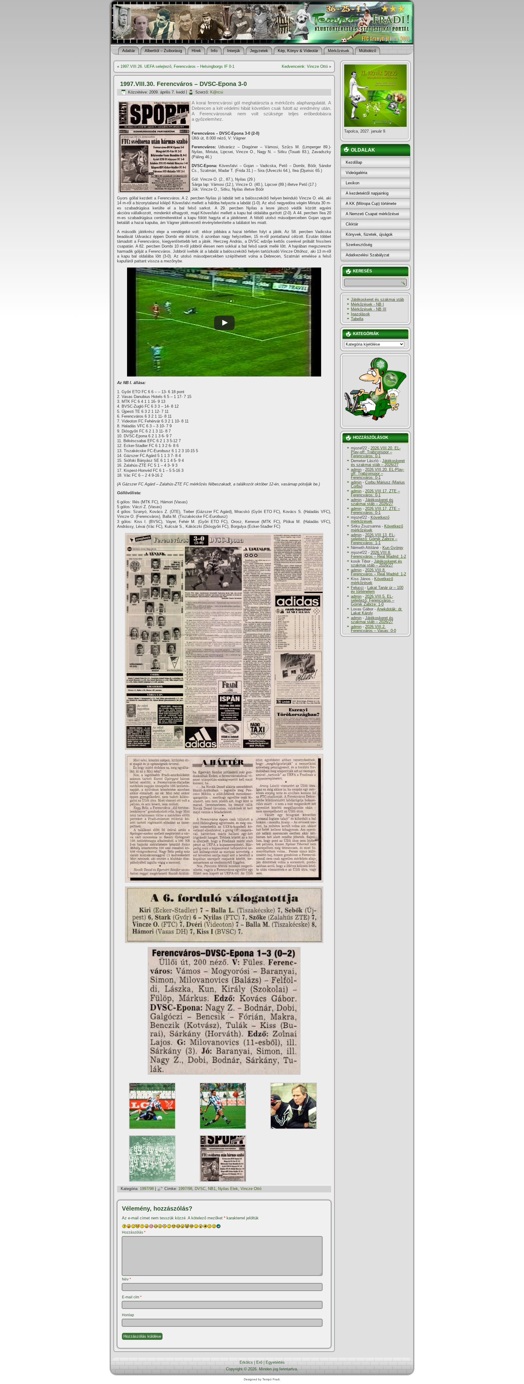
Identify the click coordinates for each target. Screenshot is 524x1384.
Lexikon (352, 183)
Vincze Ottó (250, 1188)
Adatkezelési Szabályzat (367, 255)
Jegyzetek (259, 50)
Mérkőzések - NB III (368, 309)
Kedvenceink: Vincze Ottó (305, 66)
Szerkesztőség (359, 244)
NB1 (212, 1188)
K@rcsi (216, 92)
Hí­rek (196, 50)
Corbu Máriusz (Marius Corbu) (378, 484)
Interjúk (233, 50)
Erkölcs (246, 1362)
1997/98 (147, 1188)
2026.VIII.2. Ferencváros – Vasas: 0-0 (373, 628)
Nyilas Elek (228, 1188)
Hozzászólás (134, 1232)
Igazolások (360, 314)
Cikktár (352, 224)
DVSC (200, 1188)
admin (356, 469)
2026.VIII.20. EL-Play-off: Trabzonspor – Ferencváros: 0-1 (376, 452)
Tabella (357, 319)
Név (126, 1279)
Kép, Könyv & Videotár (298, 50)
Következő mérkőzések (370, 519)
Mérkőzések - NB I (367, 304)
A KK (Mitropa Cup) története (371, 203)
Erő (259, 1362)
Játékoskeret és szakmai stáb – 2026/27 (378, 463)
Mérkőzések (338, 50)
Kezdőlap (354, 162)
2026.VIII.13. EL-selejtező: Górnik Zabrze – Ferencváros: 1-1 (374, 539)
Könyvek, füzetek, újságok (369, 234)
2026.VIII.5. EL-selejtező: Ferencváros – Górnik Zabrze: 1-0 (372, 600)
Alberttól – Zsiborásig (163, 50)
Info (214, 50)
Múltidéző (367, 50)
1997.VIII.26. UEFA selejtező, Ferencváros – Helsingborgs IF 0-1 (177, 66)
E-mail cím (132, 1297)
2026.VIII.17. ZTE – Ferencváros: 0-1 (375, 493)
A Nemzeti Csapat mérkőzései (372, 214)
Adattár (128, 50)
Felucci (357, 587)
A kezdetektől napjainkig (367, 193)
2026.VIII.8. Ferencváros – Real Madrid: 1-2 (378, 554)
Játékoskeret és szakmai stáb (377, 299)
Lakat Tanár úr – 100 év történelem (377, 589)
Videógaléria (356, 172)
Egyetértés (275, 1362)
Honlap (128, 1315)
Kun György (392, 547)
